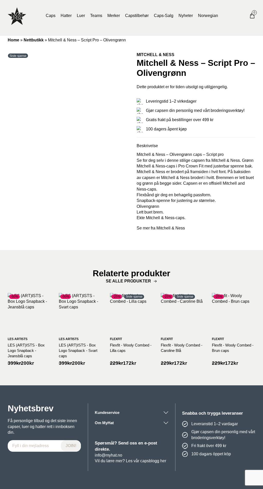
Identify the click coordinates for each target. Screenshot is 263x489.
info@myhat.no (108, 455)
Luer (81, 15)
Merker (113, 15)
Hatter (66, 15)
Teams (96, 15)
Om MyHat (104, 423)
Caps (50, 15)
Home (13, 40)
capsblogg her (153, 461)
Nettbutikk (34, 40)
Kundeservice (107, 412)
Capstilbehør (137, 15)
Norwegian (208, 15)
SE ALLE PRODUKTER (128, 281)
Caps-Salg (163, 15)
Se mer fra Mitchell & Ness (161, 228)
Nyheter (186, 15)
